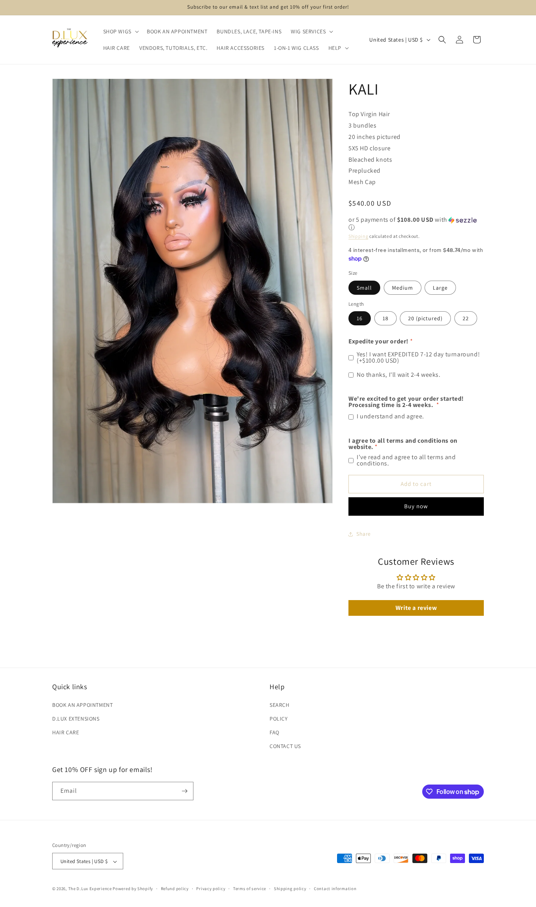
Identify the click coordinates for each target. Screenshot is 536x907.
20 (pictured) (425, 318)
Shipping (358, 236)
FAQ (274, 731)
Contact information (335, 888)
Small (364, 287)
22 (466, 318)
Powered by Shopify (133, 889)
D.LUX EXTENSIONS (76, 718)
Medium (402, 287)
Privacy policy (210, 888)
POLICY (279, 718)
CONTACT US (285, 746)
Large (440, 287)
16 (360, 318)
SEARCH (280, 704)
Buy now (416, 506)
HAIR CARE (65, 731)
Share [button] (363, 533)
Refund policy (175, 888)
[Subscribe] (184, 791)
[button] (120, 31)
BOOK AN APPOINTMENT (82, 704)
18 (385, 318)
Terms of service (249, 888)
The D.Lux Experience (90, 889)
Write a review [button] (416, 608)
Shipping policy (290, 888)
